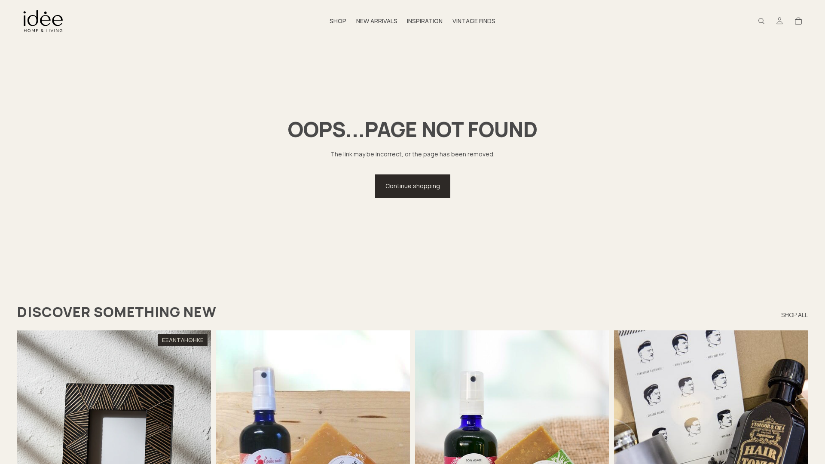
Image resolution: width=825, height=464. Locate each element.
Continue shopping (412, 186)
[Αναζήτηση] (761, 21)
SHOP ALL (794, 315)
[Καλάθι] (798, 21)
